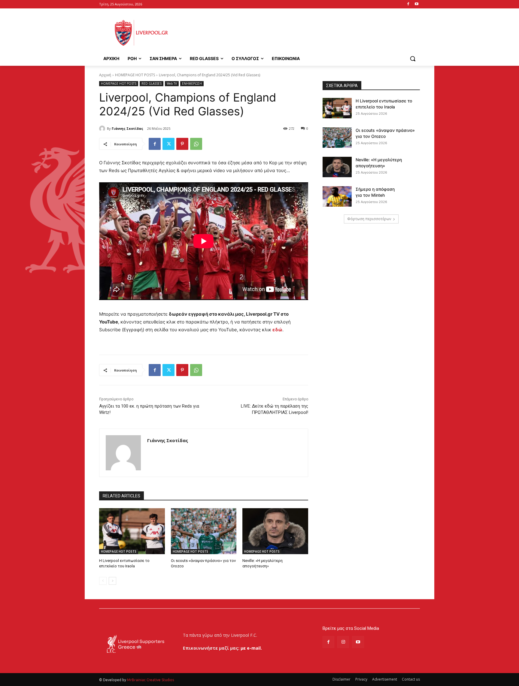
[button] (412, 58)
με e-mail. (251, 648)
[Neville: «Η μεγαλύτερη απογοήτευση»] (275, 531)
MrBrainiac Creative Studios (150, 680)
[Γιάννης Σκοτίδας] (103, 129)
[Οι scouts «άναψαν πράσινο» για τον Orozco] (204, 531)
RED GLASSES (151, 83)
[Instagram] (343, 642)
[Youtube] (416, 4)
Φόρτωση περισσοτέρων (369, 218)
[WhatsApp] (196, 144)
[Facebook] (408, 4)
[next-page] (112, 581)
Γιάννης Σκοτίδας (127, 128)
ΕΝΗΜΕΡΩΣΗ (192, 83)
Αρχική (105, 74)
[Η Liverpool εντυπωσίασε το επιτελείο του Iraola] (132, 531)
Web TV (172, 83)
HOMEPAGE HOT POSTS (135, 74)
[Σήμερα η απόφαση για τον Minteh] (337, 196)
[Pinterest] (182, 144)
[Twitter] (168, 144)
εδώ (277, 329)
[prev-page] (103, 581)
